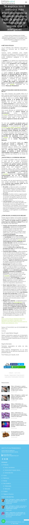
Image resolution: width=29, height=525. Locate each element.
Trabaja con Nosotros (8, 494)
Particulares (7, 488)
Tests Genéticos (7, 483)
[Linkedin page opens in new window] (5, 459)
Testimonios (6, 478)
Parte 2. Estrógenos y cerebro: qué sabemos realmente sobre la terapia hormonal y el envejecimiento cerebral (19, 388)
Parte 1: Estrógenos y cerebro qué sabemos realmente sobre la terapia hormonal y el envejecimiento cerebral (19, 396)
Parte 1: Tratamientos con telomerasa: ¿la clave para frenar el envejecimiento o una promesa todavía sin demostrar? (19, 414)
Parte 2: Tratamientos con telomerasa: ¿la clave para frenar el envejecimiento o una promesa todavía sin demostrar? (19, 405)
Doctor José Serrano (10, 467)
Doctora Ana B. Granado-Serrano (12, 470)
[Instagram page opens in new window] (7, 459)
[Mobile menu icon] (26, 2)
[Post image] (5, 389)
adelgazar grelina (13, 375)
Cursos (5, 475)
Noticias (5, 480)
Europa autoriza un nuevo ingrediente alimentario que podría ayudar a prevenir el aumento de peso (17, 433)
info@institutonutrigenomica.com (11, 455)
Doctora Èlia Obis (9, 472)
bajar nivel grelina (20, 375)
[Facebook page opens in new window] (3, 459)
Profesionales (8, 486)
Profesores (5, 464)
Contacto (5, 491)
